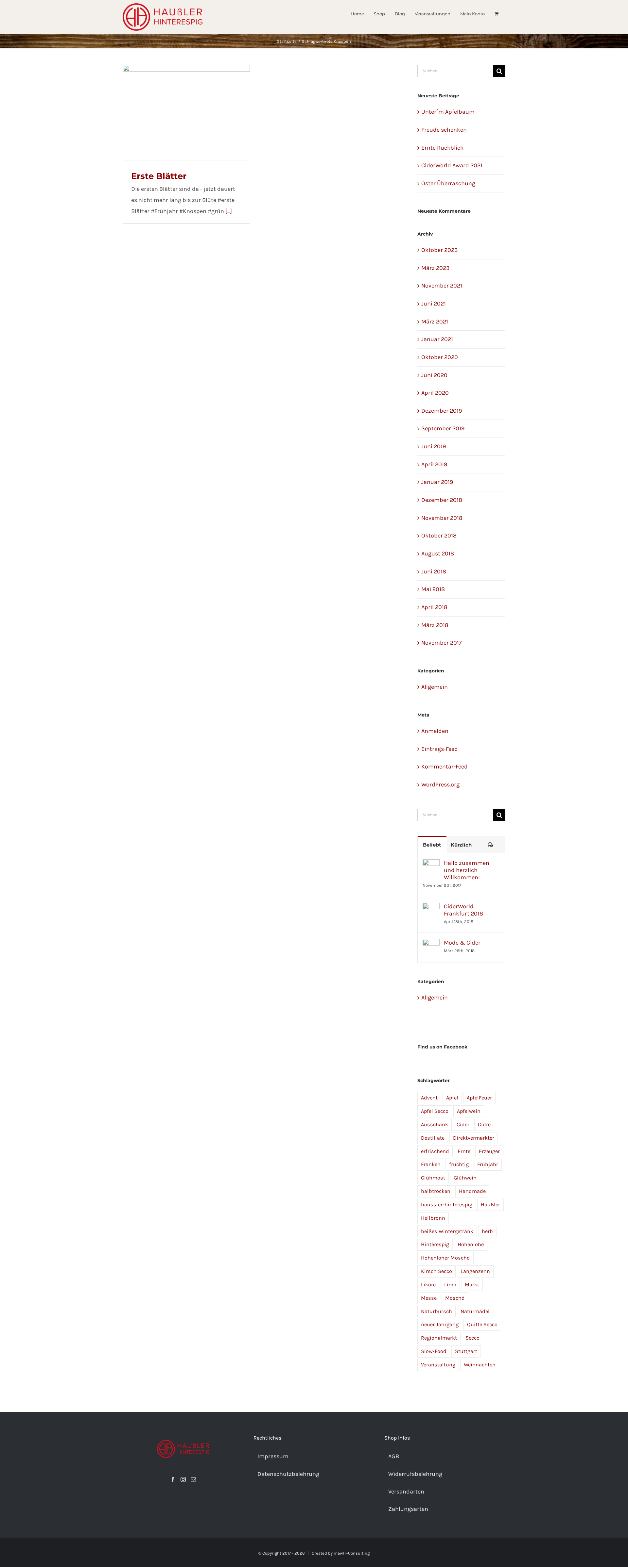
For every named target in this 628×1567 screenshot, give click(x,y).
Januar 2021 (437, 339)
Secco (472, 1338)
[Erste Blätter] (186, 112)
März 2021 (434, 321)
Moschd (455, 1298)
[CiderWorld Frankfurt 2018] (431, 908)
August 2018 (437, 553)
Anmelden (434, 730)
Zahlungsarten (408, 1508)
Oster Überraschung (448, 183)
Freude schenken (444, 129)
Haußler (490, 1204)
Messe (429, 1298)
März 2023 (435, 268)
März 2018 (434, 625)
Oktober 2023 (439, 250)
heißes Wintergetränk (447, 1231)
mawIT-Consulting (352, 1553)
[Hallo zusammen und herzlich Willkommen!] (431, 864)
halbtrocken (435, 1191)
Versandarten (406, 1491)
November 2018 (441, 517)
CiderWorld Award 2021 (451, 165)
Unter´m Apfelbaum (448, 111)
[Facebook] (173, 1479)
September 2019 (442, 428)
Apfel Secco (434, 1111)
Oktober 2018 (439, 535)
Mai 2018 (433, 589)
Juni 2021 (433, 303)
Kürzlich (461, 845)
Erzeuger (489, 1151)
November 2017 (441, 642)
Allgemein (434, 686)
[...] (228, 211)
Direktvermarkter (473, 1138)
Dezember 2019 (441, 410)
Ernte (464, 1151)
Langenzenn (475, 1271)
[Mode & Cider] (431, 944)
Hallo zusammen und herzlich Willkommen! (466, 870)
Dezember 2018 (441, 499)
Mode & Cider (462, 942)
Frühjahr (487, 1164)
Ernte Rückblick (442, 147)
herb (487, 1231)
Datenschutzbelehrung (288, 1473)
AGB (393, 1456)
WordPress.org (440, 784)
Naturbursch (436, 1311)
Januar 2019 (437, 482)
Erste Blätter (158, 176)
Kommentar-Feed (444, 766)
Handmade (472, 1191)
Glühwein (465, 1178)
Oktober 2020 (439, 357)
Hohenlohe (471, 1244)
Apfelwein (468, 1111)
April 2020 (435, 392)
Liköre (428, 1284)
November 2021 (441, 285)
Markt (472, 1284)
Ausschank (434, 1124)
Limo (450, 1284)
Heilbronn (433, 1218)
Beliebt (432, 845)
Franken (431, 1164)
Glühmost (433, 1178)
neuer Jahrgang (440, 1324)
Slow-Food (433, 1351)
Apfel (452, 1098)
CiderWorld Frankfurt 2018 (463, 910)
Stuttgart (466, 1351)
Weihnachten (480, 1364)
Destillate (433, 1138)
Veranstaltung (438, 1364)
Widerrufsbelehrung (415, 1473)
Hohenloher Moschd (445, 1258)
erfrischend (435, 1151)
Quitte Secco (482, 1324)
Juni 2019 (433, 446)
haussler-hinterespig (446, 1204)
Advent (429, 1098)
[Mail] (193, 1479)
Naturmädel (475, 1311)
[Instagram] (183, 1479)
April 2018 (434, 607)
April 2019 (434, 464)
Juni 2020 (434, 375)
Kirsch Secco (436, 1271)
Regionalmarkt (439, 1338)
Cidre (484, 1124)
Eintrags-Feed (439, 748)
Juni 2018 (433, 571)
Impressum (272, 1456)
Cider (463, 1124)
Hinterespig (435, 1244)
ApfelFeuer (479, 1098)
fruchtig (459, 1164)
